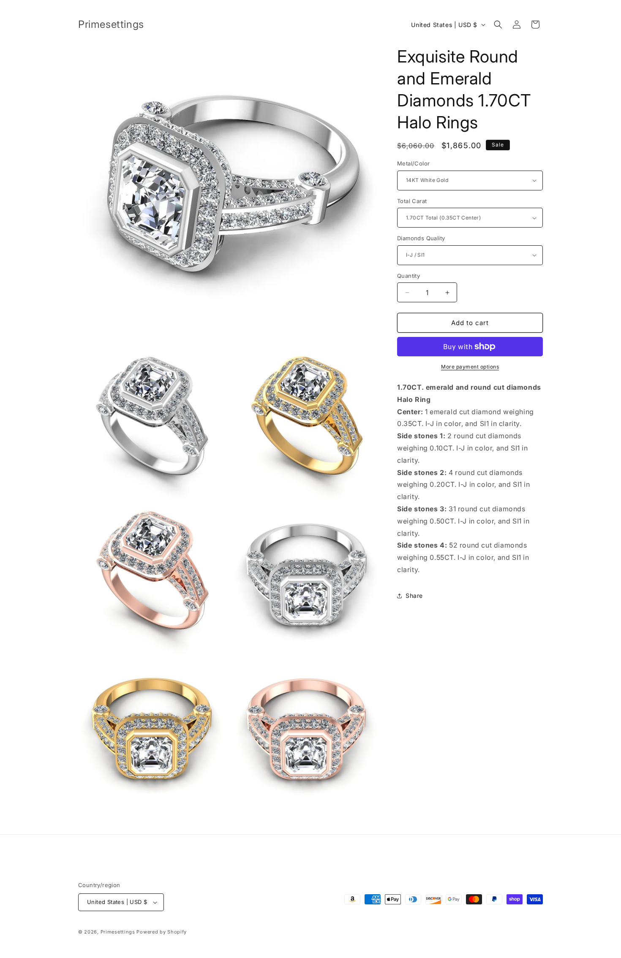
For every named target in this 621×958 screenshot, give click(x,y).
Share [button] (414, 595)
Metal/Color (413, 163)
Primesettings (118, 932)
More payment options (470, 367)
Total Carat (412, 201)
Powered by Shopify (161, 932)
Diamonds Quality (421, 238)
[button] (498, 24)
